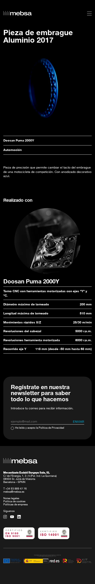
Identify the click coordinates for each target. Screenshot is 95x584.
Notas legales (11, 498)
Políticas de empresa (15, 504)
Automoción (12, 150)
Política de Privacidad (51, 428)
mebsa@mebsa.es (13, 492)
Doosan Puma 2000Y (18, 140)
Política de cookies (14, 501)
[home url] (17, 13)
